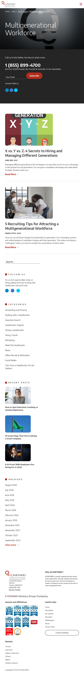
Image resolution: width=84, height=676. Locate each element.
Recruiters (48, 617)
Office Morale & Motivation (17, 355)
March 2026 (10, 510)
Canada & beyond (11, 663)
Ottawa (8, 656)
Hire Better (49, 610)
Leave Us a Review (62, 633)
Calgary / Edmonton (12, 653)
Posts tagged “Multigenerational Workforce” (34, 11)
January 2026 (11, 520)
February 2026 (11, 515)
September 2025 (12, 540)
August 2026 (11, 485)
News (7, 350)
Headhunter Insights (14, 325)
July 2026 (9, 490)
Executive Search (12, 320)
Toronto (8, 647)
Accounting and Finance (16, 310)
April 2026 (10, 505)
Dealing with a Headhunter (17, 315)
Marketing (10, 340)
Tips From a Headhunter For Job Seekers (19, 367)
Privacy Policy (50, 627)
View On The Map (14, 590)
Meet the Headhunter (15, 345)
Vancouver (8, 650)
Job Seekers (49, 614)
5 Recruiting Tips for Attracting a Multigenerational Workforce (32, 226)
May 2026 (9, 500)
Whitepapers (49, 620)
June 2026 (9, 495)
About (47, 624)
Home (7, 11)
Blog (13, 11)
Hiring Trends (11, 335)
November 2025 (12, 530)
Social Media (10, 360)
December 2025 (12, 525)
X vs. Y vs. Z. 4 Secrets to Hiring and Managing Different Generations (33, 153)
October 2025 (11, 535)
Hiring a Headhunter (14, 330)
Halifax (7, 660)
